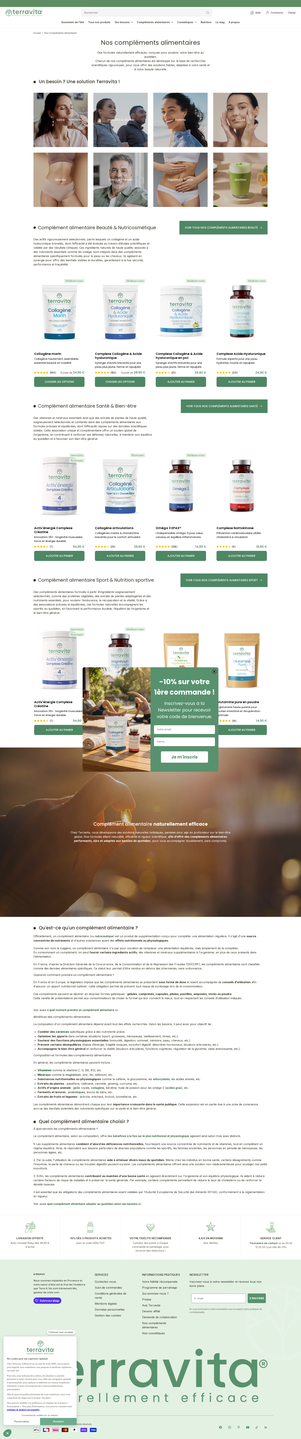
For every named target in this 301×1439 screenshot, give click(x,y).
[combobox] (183, 742)
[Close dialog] (214, 671)
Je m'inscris (184, 757)
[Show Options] (211, 742)
